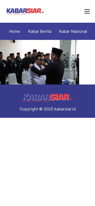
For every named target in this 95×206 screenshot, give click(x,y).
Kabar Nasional (73, 31)
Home (14, 31)
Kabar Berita (39, 31)
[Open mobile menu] (87, 11)
